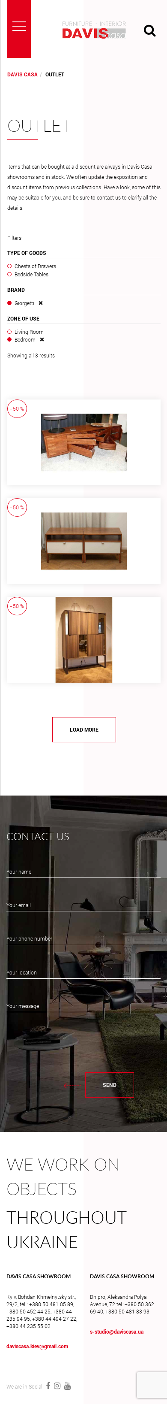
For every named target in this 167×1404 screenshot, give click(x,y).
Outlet (39, 126)
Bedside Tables (31, 274)
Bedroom (25, 339)
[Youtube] (66, 1385)
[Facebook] (48, 1385)
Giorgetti (24, 303)
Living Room (29, 331)
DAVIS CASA (22, 74)
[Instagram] (57, 1385)
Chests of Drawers (35, 266)
